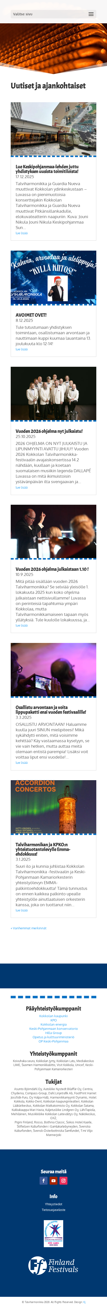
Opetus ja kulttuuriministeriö (53, 1037)
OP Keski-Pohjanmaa (53, 1041)
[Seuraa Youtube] (53, 1181)
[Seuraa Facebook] (44, 1181)
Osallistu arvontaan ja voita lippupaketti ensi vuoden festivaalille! (51, 709)
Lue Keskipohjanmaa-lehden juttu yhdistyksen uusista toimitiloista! (47, 169)
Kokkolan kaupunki (53, 1016)
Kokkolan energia (54, 1024)
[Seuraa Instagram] (63, 1181)
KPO (54, 1020)
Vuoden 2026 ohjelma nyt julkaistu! (49, 431)
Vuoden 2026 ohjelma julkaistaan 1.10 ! (52, 569)
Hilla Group (53, 1033)
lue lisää (22, 233)
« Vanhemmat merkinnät (29, 928)
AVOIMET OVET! (31, 315)
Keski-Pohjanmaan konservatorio (53, 1029)
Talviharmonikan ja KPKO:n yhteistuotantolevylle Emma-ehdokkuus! (43, 849)
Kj (84, 1302)
